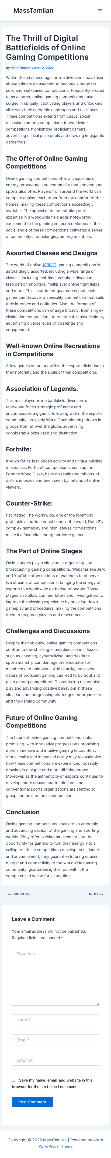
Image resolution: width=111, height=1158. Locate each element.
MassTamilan (33, 10)
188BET (49, 264)
